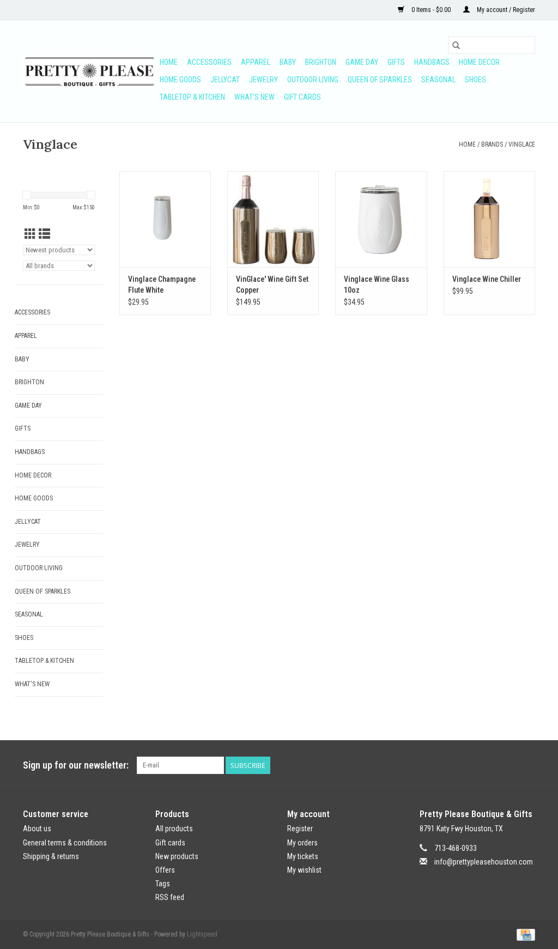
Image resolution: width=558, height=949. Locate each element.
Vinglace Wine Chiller (486, 279)
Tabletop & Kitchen (192, 97)
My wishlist (304, 870)
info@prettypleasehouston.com (483, 861)
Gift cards (302, 97)
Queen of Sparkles (380, 79)
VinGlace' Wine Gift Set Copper (272, 284)
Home (169, 62)
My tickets (302, 856)
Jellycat (225, 79)
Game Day (361, 62)
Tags (162, 883)
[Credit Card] (524, 935)
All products (174, 828)
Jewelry (263, 79)
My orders (302, 842)
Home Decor (479, 62)
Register (300, 828)
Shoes (475, 79)
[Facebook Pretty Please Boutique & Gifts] (507, 765)
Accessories (209, 62)
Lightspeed (202, 934)
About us (37, 828)
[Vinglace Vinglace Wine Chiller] (489, 219)
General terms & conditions (65, 842)
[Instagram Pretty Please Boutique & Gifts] (526, 765)
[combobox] (491, 45)
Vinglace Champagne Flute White (162, 284)
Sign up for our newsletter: (76, 765)
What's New (254, 97)
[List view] (44, 234)
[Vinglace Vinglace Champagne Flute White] (165, 219)
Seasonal (438, 79)
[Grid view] (30, 234)
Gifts (396, 62)
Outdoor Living (312, 79)
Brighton (320, 62)
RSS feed (169, 897)
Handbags (432, 62)
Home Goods (180, 79)
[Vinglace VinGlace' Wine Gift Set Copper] (273, 219)
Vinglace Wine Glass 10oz (376, 284)
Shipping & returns (51, 856)
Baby (288, 62)
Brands (492, 144)
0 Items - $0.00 (431, 10)
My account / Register (505, 10)
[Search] (456, 45)
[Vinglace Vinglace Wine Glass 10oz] (381, 219)
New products (176, 856)
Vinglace (521, 144)
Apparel (255, 62)
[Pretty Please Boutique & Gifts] (89, 71)
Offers (165, 870)
